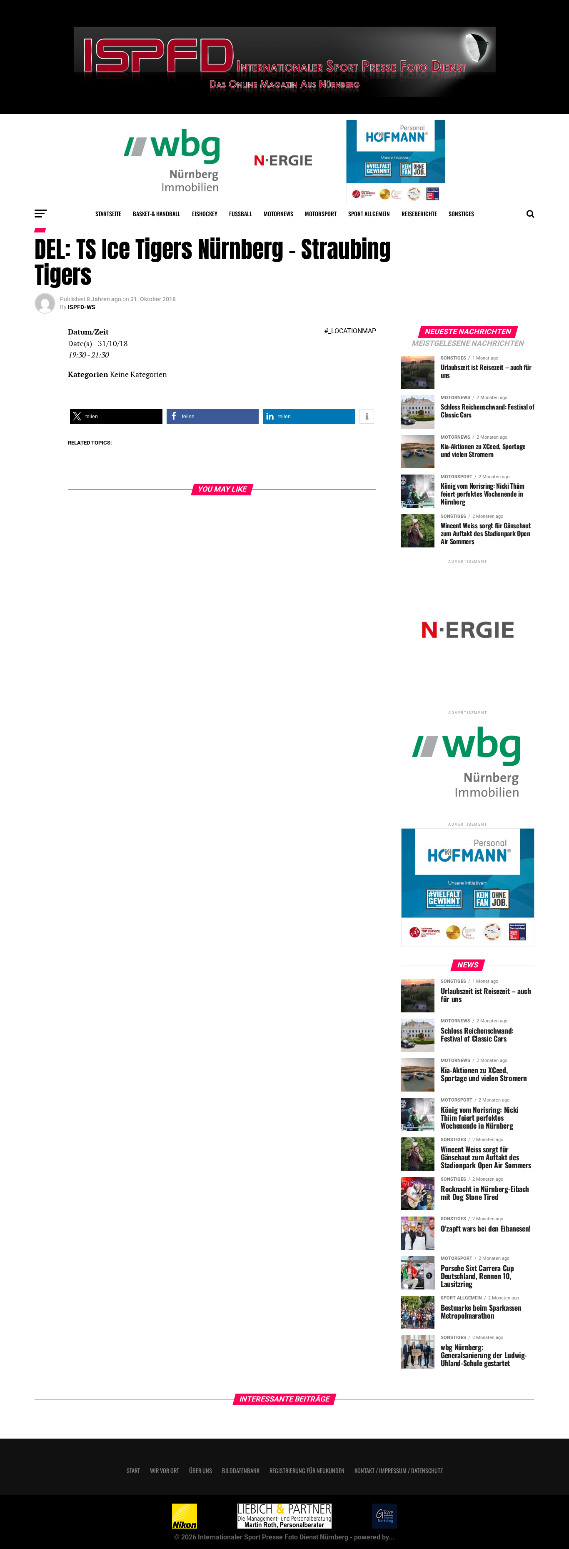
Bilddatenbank (241, 1470)
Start (133, 1470)
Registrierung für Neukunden (307, 1470)
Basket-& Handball (156, 213)
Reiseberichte (419, 213)
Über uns (200, 1470)
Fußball (240, 213)
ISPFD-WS (81, 307)
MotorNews (278, 213)
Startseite (108, 213)
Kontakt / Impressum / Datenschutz (398, 1470)
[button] (116, 416)
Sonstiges (461, 213)
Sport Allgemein (369, 213)
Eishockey (204, 213)
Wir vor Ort (164, 1470)
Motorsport (321, 213)
